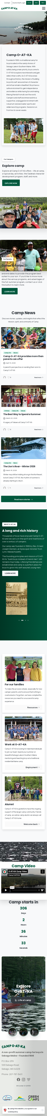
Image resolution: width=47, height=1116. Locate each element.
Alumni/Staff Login (18, 3)
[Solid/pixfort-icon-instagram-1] (23, 1079)
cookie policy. (13, 1112)
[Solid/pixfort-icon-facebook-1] (18, 1079)
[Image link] (7, 1098)
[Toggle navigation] (44, 8)
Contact (7, 3)
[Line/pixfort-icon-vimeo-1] (28, 1079)
